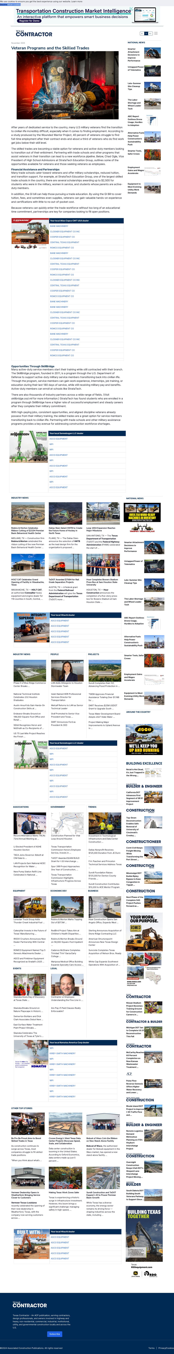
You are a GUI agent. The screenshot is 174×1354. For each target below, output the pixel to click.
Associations (21, 807)
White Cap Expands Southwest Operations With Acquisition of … (104, 963)
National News (136, 42)
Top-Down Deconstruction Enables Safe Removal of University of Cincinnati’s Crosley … (133, 827)
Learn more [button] (76, 1)
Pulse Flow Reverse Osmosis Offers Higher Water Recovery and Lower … (134, 1087)
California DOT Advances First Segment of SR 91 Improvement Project (134, 798)
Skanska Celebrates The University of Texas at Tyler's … (29, 1034)
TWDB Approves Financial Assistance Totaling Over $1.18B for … (104, 697)
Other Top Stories (21, 1108)
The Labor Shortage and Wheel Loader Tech (133, 602)
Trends (92, 807)
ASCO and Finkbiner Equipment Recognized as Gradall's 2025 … (29, 960)
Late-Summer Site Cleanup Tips (134, 86)
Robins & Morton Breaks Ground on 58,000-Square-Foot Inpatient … (67, 942)
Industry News (20, 498)
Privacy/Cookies (166, 1348)
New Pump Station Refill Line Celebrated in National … (27, 873)
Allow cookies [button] (14, 4)
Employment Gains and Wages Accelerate (136, 170)
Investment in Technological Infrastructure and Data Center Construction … (103, 838)
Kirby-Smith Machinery (62, 1053)
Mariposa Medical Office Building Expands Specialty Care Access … (67, 963)
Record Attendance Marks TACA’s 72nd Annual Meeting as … (29, 837)
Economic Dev (59, 891)
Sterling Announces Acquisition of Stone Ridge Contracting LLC (105, 932)
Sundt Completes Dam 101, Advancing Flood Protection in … (104, 685)
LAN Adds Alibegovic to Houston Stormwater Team (66, 684)
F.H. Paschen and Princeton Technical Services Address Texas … (105, 864)
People (55, 654)
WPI (51, 444)
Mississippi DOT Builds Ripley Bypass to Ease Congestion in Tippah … (134, 879)
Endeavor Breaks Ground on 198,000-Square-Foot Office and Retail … (29, 716)
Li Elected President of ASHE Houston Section (27, 848)
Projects (93, 654)
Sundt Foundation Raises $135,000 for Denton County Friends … (102, 875)
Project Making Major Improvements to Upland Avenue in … (104, 725)
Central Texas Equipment (64, 242)
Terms (151, 1348)
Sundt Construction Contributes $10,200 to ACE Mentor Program (104, 885)
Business (93, 891)
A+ (150, 33)
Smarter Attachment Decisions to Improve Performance (134, 55)
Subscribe (54, 1334)
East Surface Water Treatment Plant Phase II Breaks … (28, 1026)
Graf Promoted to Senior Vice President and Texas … (65, 715)
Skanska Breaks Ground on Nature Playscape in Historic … (28, 1009)
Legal (54, 968)
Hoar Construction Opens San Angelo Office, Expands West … (103, 921)
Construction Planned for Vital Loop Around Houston (65, 837)
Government (58, 807)
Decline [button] (3, 4)
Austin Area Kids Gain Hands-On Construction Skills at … (29, 707)
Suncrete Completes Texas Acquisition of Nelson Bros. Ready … (105, 953)
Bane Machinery (59, 226)
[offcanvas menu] (156, 33)
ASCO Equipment (58, 438)
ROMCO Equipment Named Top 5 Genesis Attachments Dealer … (29, 952)
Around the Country (138, 712)
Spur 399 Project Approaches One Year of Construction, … (65, 868)
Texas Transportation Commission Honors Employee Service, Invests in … (66, 849)
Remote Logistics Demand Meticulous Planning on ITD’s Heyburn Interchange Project (134, 1140)
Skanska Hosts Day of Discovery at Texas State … (29, 998)
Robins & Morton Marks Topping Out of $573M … (66, 921)
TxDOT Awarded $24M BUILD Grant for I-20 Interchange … (65, 860)
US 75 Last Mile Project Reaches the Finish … (29, 735)
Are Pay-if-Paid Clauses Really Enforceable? (66, 1009)
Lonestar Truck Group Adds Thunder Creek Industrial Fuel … (29, 921)
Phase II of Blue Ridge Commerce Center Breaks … (30, 684)
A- (142, 33)
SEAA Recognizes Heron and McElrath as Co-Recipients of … (29, 727)
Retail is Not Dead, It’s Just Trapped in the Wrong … (135, 772)
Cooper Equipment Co (62, 237)
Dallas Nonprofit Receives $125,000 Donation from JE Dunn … (104, 852)
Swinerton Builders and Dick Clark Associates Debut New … (28, 1018)
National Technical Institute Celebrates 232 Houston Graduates (27, 697)
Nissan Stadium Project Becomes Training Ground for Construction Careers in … (134, 1009)
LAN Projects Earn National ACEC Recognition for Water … (30, 865)
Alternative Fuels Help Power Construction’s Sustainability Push (136, 139)
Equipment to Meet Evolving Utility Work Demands (134, 696)
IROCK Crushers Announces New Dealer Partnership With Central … (30, 942)
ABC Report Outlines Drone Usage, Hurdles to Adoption (134, 621)
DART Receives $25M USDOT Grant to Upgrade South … (103, 707)
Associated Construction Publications (25, 1348)
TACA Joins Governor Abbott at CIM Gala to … (29, 856)
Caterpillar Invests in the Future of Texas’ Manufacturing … (30, 932)
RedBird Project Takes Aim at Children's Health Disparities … (66, 932)
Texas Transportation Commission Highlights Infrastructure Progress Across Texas (66, 879)
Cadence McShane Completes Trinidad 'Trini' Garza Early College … (65, 953)
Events (17, 968)
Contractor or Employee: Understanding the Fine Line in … (67, 998)
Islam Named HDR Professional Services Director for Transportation (66, 697)
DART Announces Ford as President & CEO (63, 723)
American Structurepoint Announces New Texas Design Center (103, 942)
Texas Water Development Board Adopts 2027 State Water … (104, 715)
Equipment (19, 891)
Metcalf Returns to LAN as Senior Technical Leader (67, 707)
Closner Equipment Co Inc (65, 231)
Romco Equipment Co (62, 247)
